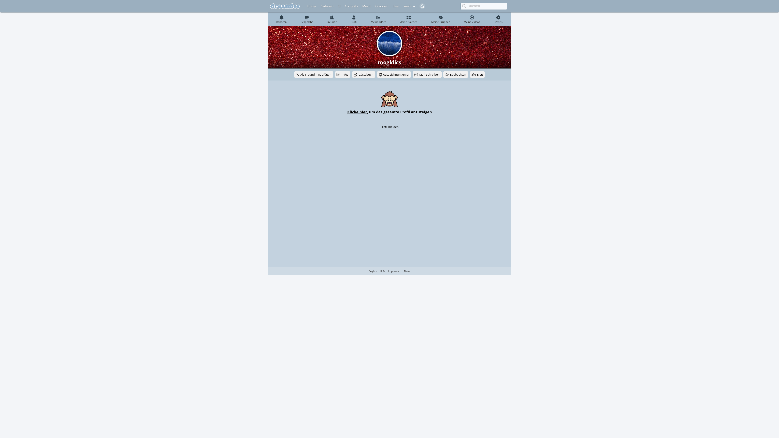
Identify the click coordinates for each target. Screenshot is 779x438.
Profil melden (390, 127)
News (407, 271)
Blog (480, 74)
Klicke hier (357, 112)
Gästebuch (366, 74)
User (396, 6)
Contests (351, 6)
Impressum (394, 271)
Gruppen (381, 6)
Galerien (327, 6)
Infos (345, 74)
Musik (366, 6)
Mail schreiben (429, 74)
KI (339, 6)
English (373, 271)
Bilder (311, 6)
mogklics (389, 62)
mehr (408, 6)
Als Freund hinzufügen (315, 74)
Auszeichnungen (396, 74)
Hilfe (382, 271)
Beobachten (458, 74)
